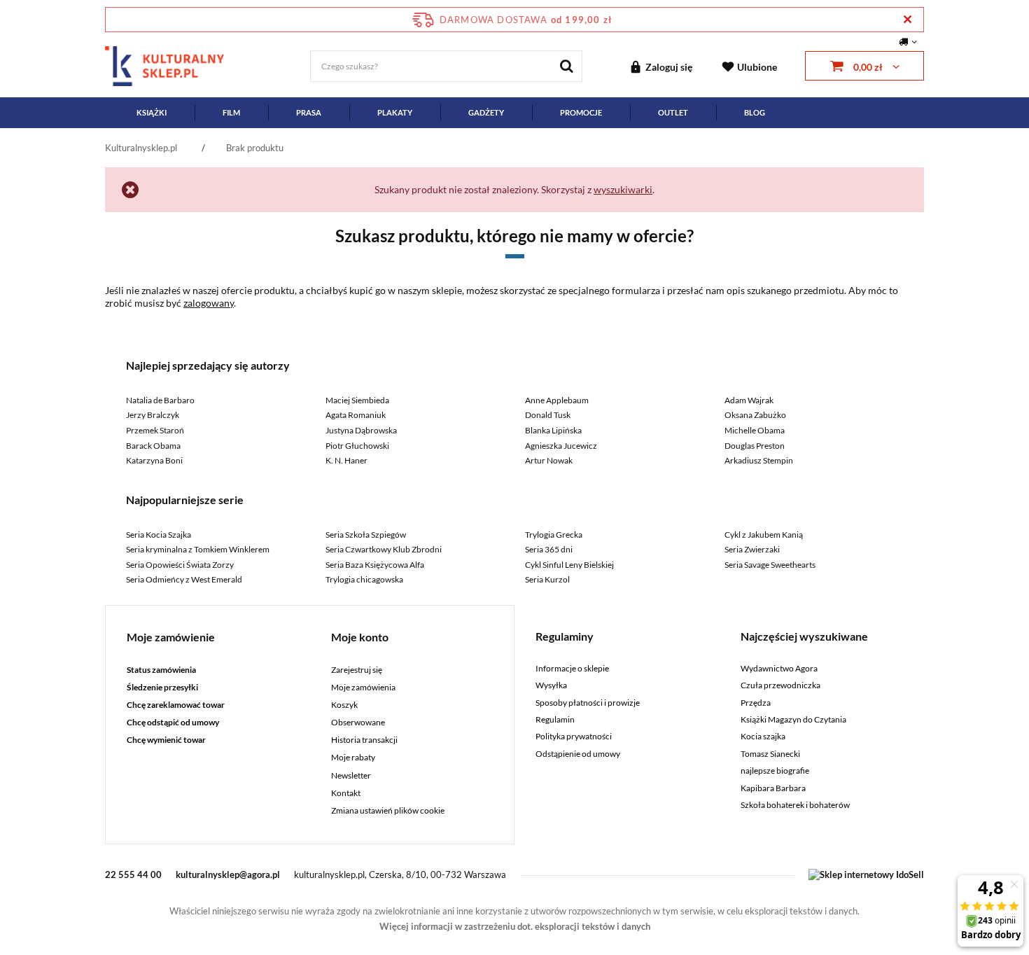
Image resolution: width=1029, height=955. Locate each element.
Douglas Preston (754, 445)
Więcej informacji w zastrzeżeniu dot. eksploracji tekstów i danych (514, 926)
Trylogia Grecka (553, 534)
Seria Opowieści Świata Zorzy (180, 564)
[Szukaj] (566, 66)
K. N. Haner (347, 460)
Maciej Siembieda (357, 400)
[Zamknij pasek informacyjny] (907, 19)
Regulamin (555, 720)
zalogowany (208, 303)
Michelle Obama (754, 430)
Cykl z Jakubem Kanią (763, 534)
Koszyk (344, 705)
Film (231, 112)
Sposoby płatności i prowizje (588, 703)
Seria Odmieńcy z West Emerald (184, 579)
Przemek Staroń (155, 430)
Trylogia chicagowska (364, 579)
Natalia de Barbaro (160, 400)
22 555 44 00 (133, 874)
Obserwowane (358, 722)
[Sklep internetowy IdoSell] (866, 874)
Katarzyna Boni (154, 460)
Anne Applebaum (557, 400)
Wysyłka (551, 685)
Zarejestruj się (356, 670)
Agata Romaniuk (356, 415)
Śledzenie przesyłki (162, 687)
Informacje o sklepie (572, 669)
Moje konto (359, 636)
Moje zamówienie (171, 636)
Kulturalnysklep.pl (141, 147)
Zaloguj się (668, 67)
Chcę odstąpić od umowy (173, 722)
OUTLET (673, 112)
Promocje (581, 112)
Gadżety (486, 112)
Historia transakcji (364, 740)
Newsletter (351, 776)
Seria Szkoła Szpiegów (366, 534)
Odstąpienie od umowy (578, 754)
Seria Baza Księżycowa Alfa (375, 564)
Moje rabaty (353, 757)
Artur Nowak (549, 460)
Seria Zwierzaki (752, 549)
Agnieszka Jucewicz (561, 445)
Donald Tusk (547, 415)
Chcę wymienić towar (166, 740)
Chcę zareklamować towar (176, 705)
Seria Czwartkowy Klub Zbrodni (384, 549)
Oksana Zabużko (755, 415)
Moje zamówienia (363, 687)
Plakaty (394, 112)
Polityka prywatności (574, 736)
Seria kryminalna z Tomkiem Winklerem (198, 549)
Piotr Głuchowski (357, 445)
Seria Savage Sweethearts (770, 564)
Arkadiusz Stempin (758, 460)
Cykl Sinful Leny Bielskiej (569, 564)
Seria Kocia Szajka (158, 534)
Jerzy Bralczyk (152, 415)
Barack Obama (153, 445)
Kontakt (345, 793)
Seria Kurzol (547, 579)
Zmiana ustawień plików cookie (387, 811)
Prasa (308, 112)
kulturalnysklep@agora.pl (228, 874)
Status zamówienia (161, 670)
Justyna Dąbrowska (361, 430)
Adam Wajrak (749, 400)
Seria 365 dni (549, 549)
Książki (151, 112)
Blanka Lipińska (553, 430)
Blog (754, 112)
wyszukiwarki (623, 189)
